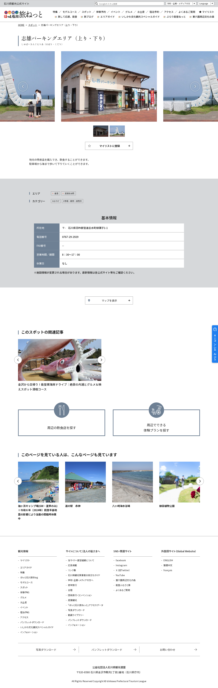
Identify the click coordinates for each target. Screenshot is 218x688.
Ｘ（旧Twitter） (123, 570)
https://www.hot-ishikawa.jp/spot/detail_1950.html (85, 485)
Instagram (121, 565)
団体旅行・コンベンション (80, 595)
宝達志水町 (69, 193)
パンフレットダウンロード (32, 622)
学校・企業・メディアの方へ (80, 580)
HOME (21, 25)
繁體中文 (167, 565)
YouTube (120, 575)
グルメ (128, 12)
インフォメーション (29, 632)
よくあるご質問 (186, 12)
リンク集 (72, 570)
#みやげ (55, 201)
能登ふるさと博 (123, 585)
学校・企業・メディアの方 (178, 3)
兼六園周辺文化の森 (203, 16)
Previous (23, 86)
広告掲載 (72, 565)
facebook (121, 560)
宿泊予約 (154, 12)
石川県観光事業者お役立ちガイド (84, 575)
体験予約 (101, 12)
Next (195, 86)
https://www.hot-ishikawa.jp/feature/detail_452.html (59, 365)
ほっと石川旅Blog (29, 577)
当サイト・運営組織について (81, 560)
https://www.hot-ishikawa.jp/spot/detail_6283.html (132, 485)
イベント (115, 12)
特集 (55, 12)
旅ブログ (89, 16)
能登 (56, 193)
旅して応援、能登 (67, 16)
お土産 (141, 12)
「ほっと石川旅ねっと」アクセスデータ (85, 605)
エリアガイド (107, 16)
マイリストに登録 (109, 146)
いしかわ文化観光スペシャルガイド (141, 16)
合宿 (70, 590)
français (167, 570)
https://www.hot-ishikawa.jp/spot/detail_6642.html (179, 485)
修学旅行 (72, 585)
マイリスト (208, 12)
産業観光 (72, 600)
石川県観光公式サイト (23, 14)
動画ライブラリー (76, 615)
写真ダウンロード (76, 610)
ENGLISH (168, 560)
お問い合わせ (167, 650)
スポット (86, 12)
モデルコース (70, 12)
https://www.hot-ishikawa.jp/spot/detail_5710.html (38, 491)
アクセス (168, 12)
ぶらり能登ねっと (176, 16)
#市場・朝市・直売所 (72, 201)
